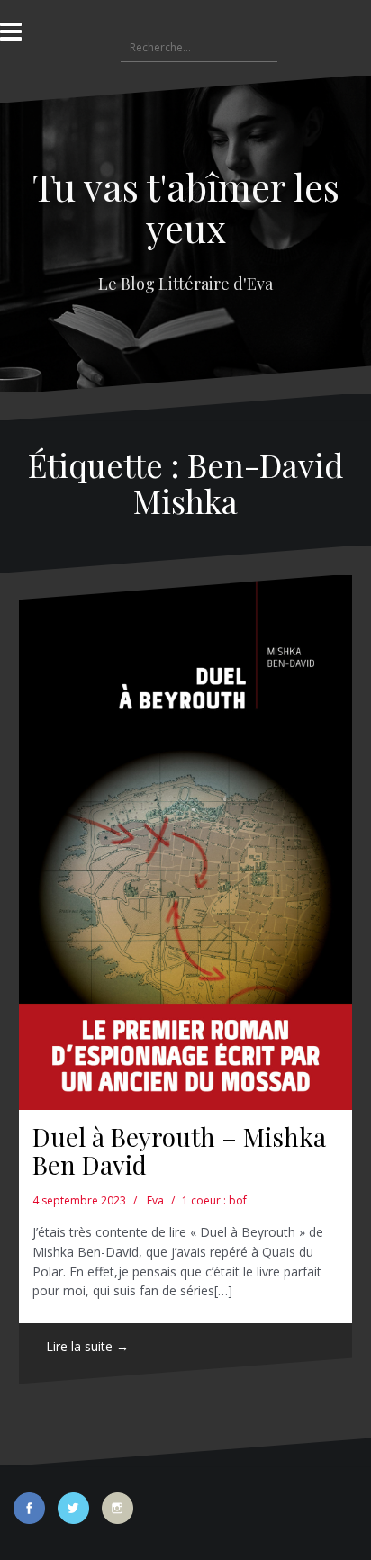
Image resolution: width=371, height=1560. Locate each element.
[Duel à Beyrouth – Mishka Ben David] (185, 842)
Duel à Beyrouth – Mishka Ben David (179, 1150)
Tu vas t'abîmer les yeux (185, 207)
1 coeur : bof (214, 1200)
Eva (155, 1200)
